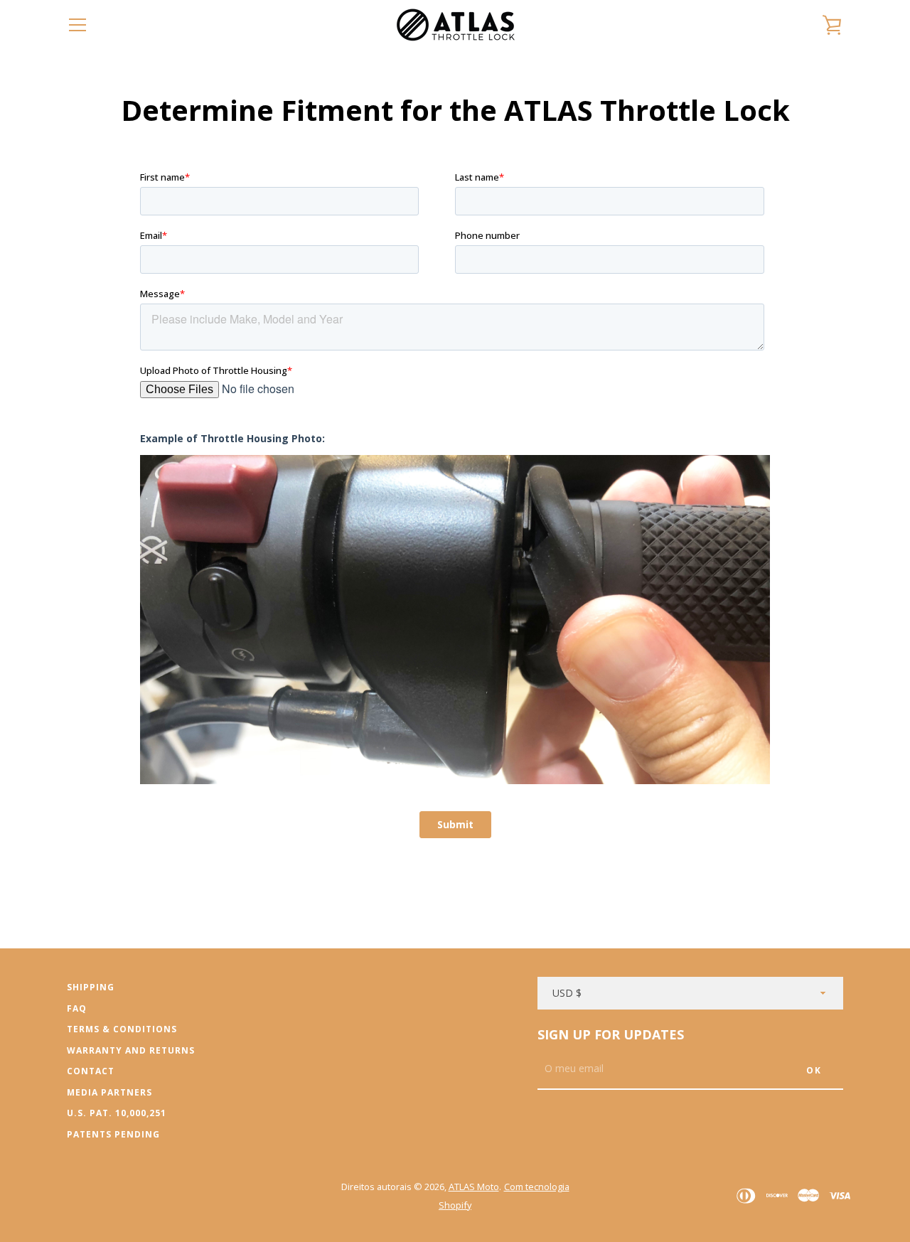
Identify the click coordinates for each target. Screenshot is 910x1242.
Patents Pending (113, 1134)
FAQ (77, 1008)
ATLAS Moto (474, 1186)
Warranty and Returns (131, 1050)
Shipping (90, 987)
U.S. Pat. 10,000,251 (116, 1113)
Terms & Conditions (122, 1029)
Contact (90, 1071)
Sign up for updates (610, 1034)
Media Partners (109, 1092)
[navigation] (77, 25)
